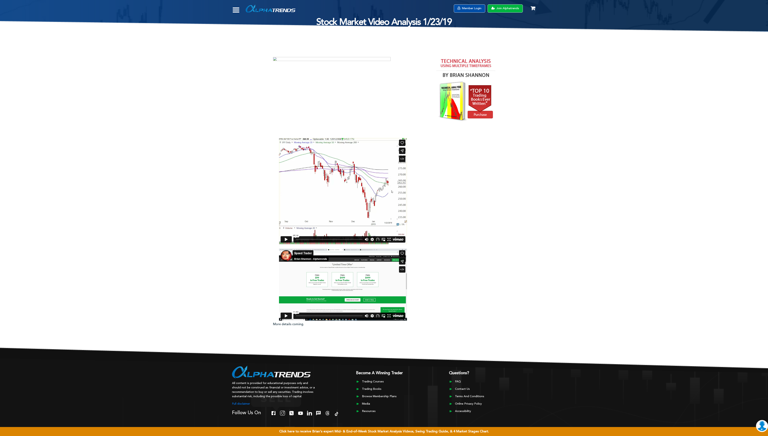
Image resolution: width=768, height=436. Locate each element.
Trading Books (371, 389)
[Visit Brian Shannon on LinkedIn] (309, 412)
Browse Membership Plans (379, 396)
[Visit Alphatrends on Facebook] (273, 412)
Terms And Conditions (469, 396)
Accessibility (463, 411)
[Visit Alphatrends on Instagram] (282, 412)
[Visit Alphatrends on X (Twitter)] (291, 412)
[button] (239, 8)
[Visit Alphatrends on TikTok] (336, 413)
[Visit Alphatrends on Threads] (327, 412)
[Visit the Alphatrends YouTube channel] (300, 412)
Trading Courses (373, 381)
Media (366, 403)
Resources (369, 411)
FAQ (458, 381)
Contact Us (462, 389)
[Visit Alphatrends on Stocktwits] (318, 412)
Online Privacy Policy (468, 403)
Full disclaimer (241, 403)
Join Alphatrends (507, 8)
